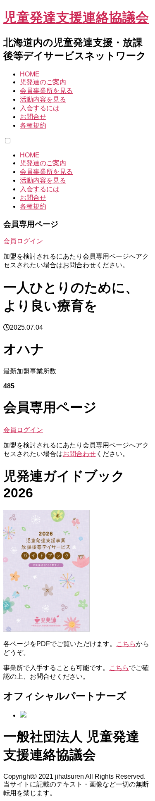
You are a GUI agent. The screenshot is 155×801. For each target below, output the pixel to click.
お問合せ (33, 116)
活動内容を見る (43, 99)
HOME (30, 74)
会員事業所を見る (46, 90)
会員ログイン (23, 241)
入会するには (40, 108)
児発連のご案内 (43, 82)
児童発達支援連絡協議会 (76, 17)
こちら (126, 643)
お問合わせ (79, 453)
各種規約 (33, 125)
